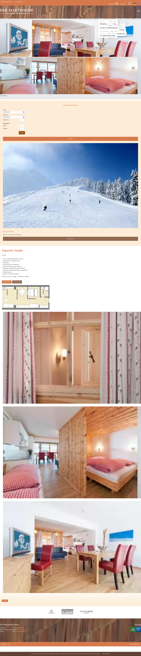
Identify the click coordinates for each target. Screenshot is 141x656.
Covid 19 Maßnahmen (109, 28)
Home (101, 18)
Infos (131, 18)
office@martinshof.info (22, 629)
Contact (137, 18)
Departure (5, 115)
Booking (103, 24)
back (5, 600)
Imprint (4, 644)
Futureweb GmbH (135, 644)
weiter (22, 132)
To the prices (17, 282)
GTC (9, 644)
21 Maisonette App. (108, 36)
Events (70, 138)
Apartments (109, 18)
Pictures (124, 18)
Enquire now (6, 282)
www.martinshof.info (21, 631)
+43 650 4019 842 (20, 627)
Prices (117, 18)
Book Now (70, 238)
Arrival (4, 110)
